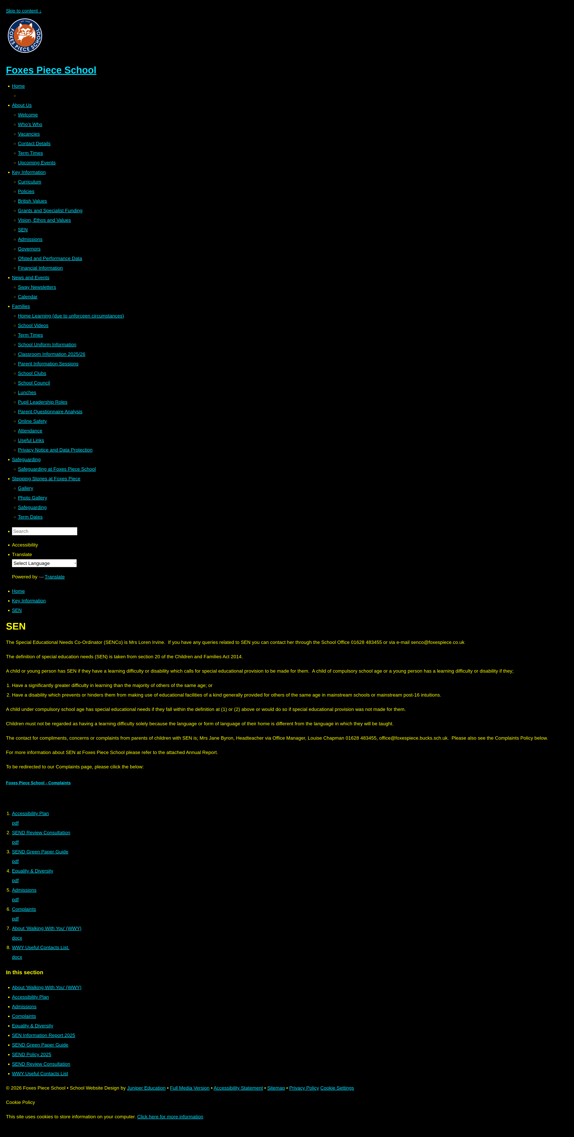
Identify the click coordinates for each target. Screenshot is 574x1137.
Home (18, 591)
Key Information (29, 600)
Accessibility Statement (238, 1088)
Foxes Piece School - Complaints (38, 783)
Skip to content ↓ (24, 10)
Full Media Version (190, 1088)
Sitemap (276, 1088)
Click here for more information (170, 1116)
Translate (55, 576)
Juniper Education (146, 1088)
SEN (17, 610)
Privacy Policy (304, 1088)
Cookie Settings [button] (337, 1088)
